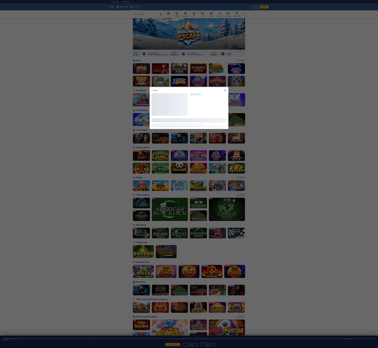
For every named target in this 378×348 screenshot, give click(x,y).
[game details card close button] (225, 90)
